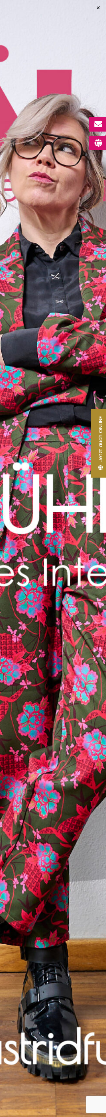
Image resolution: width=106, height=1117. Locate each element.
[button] (98, 8)
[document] (53, 558)
